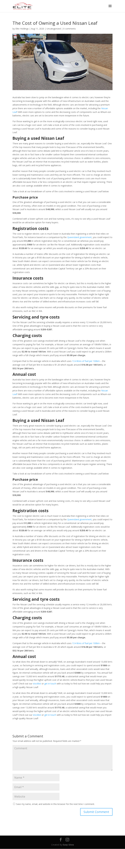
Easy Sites (68, 844)
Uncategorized (53, 28)
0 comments (69, 28)
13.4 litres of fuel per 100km (85, 361)
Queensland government (79, 237)
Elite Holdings (22, 28)
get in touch (50, 683)
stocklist (36, 683)
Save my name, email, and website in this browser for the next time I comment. (55, 804)
